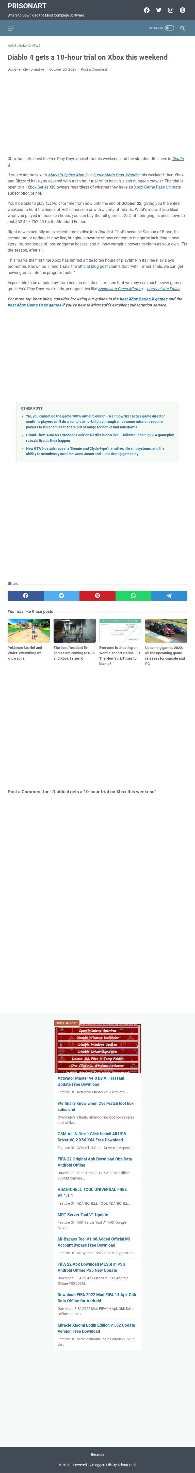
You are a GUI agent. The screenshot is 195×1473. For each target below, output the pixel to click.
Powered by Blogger (88, 1465)
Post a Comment (94, 69)
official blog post (93, 266)
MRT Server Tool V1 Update (83, 1214)
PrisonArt (27, 6)
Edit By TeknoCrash (121, 1465)
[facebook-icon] (146, 10)
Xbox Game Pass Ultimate (157, 187)
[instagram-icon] (170, 10)
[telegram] (169, 596)
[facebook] (26, 596)
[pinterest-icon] (181, 10)
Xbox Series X (39, 187)
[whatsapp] (134, 596)
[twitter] (62, 596)
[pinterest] (97, 596)
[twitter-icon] (158, 10)
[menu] (14, 28)
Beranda (97, 1454)
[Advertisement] (97, 114)
